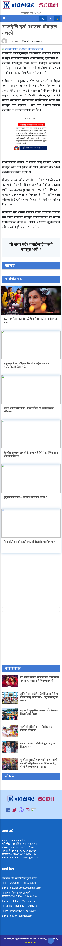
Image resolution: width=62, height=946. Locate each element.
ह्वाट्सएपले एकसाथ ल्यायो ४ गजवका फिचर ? (25, 497)
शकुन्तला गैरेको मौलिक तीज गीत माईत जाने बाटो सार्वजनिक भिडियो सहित (27, 365)
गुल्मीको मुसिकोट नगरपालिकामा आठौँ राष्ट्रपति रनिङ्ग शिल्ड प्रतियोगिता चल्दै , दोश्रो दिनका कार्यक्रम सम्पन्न (38, 763)
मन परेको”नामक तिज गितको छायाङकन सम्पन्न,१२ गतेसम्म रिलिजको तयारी (39, 679)
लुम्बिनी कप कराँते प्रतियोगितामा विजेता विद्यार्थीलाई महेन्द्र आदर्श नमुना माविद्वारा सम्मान (39, 697)
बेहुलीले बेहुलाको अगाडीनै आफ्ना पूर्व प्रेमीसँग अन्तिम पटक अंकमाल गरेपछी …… (31, 454)
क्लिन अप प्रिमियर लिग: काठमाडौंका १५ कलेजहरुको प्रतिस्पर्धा (29, 410)
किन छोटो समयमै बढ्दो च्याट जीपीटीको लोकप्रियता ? (29, 542)
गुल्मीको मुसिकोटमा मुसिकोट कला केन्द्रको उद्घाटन (36, 729)
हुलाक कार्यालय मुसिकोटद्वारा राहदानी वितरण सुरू (38, 745)
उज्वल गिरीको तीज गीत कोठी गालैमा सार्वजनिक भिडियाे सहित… (30, 321)
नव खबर (14, 41)
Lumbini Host (31, 942)
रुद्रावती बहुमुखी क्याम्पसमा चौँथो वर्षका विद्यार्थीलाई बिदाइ (39, 712)
